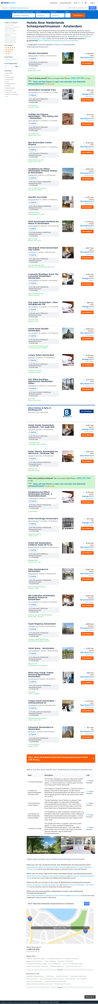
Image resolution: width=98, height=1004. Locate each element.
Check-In (38, 12)
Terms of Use (19, 1002)
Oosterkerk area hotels (62, 976)
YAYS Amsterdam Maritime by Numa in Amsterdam (43, 222)
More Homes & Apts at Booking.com (39, 409)
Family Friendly (10, 88)
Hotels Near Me (34, 1002)
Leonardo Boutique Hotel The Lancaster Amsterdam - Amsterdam (43, 276)
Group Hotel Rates (65, 3)
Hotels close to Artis (32, 979)
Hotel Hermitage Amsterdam (43, 518)
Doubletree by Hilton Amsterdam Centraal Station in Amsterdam (42, 171)
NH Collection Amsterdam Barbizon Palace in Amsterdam (41, 597)
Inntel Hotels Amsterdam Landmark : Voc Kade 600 (41, 426)
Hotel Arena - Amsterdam (41, 648)
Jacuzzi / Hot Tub (11, 92)
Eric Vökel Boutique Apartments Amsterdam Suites (40, 381)
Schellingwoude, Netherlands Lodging (36, 964)
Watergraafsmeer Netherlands (34, 961)
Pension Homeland (38, 53)
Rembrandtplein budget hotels (55, 958)
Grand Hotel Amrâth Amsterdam (38, 330)
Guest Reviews (89, 602)
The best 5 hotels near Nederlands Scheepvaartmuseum (10, 35)
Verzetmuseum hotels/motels (78, 976)
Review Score (90, 121)
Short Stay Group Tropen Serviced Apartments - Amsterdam (40, 674)
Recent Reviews (89, 175)
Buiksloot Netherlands (55, 964)
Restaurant (9, 90)
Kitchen (8, 86)
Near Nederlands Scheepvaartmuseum (22, 12)
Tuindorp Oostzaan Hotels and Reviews (37, 966)
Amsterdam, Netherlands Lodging (35, 958)
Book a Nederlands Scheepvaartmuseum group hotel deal (58, 40)
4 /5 (87, 781)
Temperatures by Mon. (10, 39)
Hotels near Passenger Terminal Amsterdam (51, 979)
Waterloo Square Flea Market (63, 984)
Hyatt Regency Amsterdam (42, 624)
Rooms (67, 12)
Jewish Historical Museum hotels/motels (55, 981)
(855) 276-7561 (78, 78)
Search (93, 8)
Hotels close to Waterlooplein (34, 981)
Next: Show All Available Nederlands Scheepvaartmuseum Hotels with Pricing (58, 758)
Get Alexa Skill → (50, 84)
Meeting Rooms (10, 83)
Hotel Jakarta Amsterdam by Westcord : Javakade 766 (43, 452)
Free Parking (9, 79)
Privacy (25, 1002)
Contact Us (4, 1002)
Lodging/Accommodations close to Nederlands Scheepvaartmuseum (11, 28)
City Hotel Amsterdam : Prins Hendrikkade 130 (43, 303)
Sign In (93, 3)
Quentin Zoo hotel (37, 197)
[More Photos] (68, 64)
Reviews (91, 60)
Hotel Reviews (90, 149)
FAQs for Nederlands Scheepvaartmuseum (10, 41)
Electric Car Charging (12, 94)
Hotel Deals (53, 3)
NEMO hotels (50, 976)
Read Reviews (90, 361)
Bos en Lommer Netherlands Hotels (72, 964)
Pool (7, 75)
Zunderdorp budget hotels (57, 966)
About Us (11, 1002)
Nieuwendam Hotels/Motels (65, 961)
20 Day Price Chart (9, 32)
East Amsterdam (81, 979)
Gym (7, 81)
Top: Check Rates (9, 25)
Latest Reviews (89, 96)
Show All (60, 969)
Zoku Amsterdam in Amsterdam (38, 570)
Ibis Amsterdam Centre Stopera (40, 143)
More (76, 3)
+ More (6, 96)
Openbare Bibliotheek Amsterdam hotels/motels (39, 984)
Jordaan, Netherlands (50, 961)
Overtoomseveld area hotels (73, 966)
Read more (51, 267)
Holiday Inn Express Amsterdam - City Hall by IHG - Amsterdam (43, 116)
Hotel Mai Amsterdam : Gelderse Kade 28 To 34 (40, 544)
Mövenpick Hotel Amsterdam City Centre (43, 249)
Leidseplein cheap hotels (71, 958)
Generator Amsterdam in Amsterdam (40, 728)
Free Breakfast (10, 77)
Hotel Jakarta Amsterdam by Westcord (40, 867)
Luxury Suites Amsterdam (41, 355)
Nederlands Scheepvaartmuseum (35, 976)
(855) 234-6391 (54, 1002)
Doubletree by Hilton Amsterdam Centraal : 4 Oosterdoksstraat (40, 494)
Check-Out (53, 12)
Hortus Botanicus (70, 979)
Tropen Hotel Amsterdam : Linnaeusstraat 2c (41, 702)
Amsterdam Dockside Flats (42, 90)
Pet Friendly (9, 73)
